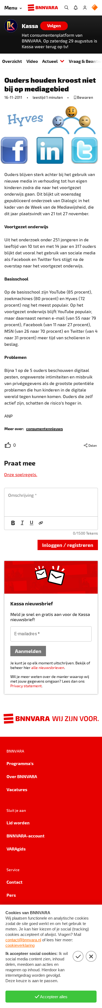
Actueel (50, 61)
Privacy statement (26, 685)
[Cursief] (22, 523)
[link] (44, 428)
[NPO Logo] (95, 7)
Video (32, 61)
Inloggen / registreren (67, 545)
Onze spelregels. (20, 474)
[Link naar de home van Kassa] (10, 25)
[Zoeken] (66, 7)
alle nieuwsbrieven (47, 667)
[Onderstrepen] (31, 523)
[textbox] (51, 502)
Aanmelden (28, 651)
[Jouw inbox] (75, 7)
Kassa (30, 26)
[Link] (40, 523)
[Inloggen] (84, 7)
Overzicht (12, 61)
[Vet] (13, 523)
